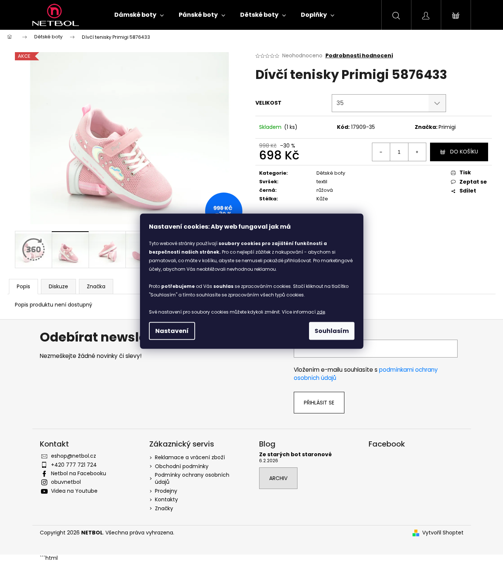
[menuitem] (139, 15)
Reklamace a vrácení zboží (190, 457)
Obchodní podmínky (181, 466)
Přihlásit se (319, 402)
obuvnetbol (66, 482)
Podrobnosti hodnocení (359, 55)
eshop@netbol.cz (73, 456)
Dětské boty (330, 173)
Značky (164, 508)
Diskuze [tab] (58, 286)
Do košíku (464, 151)
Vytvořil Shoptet (443, 532)
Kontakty (166, 499)
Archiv (278, 478)
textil (321, 181)
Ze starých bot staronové (295, 454)
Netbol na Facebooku (78, 473)
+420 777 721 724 (74, 465)
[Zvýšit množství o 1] (417, 152)
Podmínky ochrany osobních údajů (192, 478)
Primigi (447, 127)
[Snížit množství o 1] (381, 152)
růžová (324, 190)
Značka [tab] (96, 286)
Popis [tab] (23, 286)
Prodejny (166, 491)
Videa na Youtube (74, 491)
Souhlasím (332, 330)
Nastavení (172, 330)
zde (321, 311)
